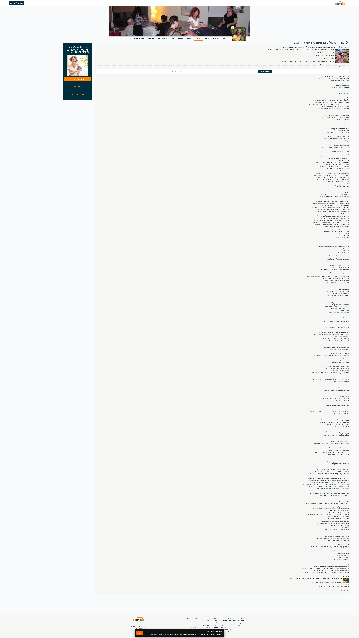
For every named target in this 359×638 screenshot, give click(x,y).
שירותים (215, 39)
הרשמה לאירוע (265, 71)
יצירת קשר (77, 86)
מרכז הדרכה (207, 623)
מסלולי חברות (227, 621)
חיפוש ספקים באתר (238, 621)
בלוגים (216, 623)
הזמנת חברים (240, 625)
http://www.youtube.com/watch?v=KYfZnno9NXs (334, 495)
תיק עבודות (151, 39)
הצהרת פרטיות (193, 627)
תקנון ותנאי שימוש (192, 625)
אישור (139, 633)
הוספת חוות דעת (78, 94)
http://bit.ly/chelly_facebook (317, 546)
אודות (195, 622)
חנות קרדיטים (240, 623)
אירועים (199, 39)
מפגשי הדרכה (206, 625)
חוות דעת (189, 39)
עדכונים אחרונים (139, 39)
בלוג (172, 39)
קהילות (216, 628)
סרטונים (180, 39)
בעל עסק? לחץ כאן (16, 3)
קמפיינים (228, 623)
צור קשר (208, 628)
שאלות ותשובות (162, 39)
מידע (223, 39)
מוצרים (207, 39)
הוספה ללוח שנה (177, 71)
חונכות (208, 621)
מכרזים (229, 631)
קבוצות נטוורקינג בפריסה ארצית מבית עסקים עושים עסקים (225, 627)
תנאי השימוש (153, 634)
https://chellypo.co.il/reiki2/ (340, 87)
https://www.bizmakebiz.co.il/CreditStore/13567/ (334, 422)
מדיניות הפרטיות (163, 634)
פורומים (215, 625)
